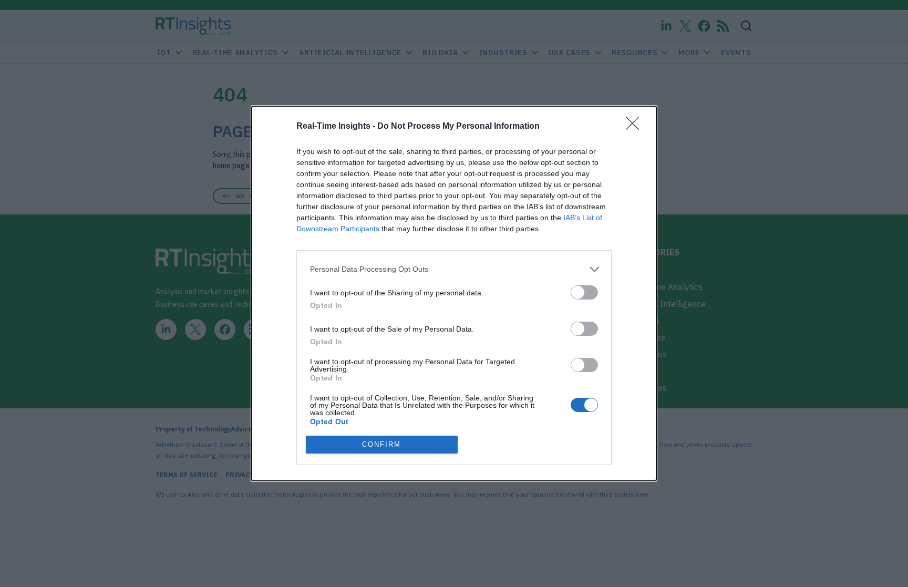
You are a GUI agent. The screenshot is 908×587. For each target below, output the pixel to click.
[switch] (584, 292)
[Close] (636, 127)
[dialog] (454, 293)
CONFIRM (381, 444)
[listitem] (454, 269)
